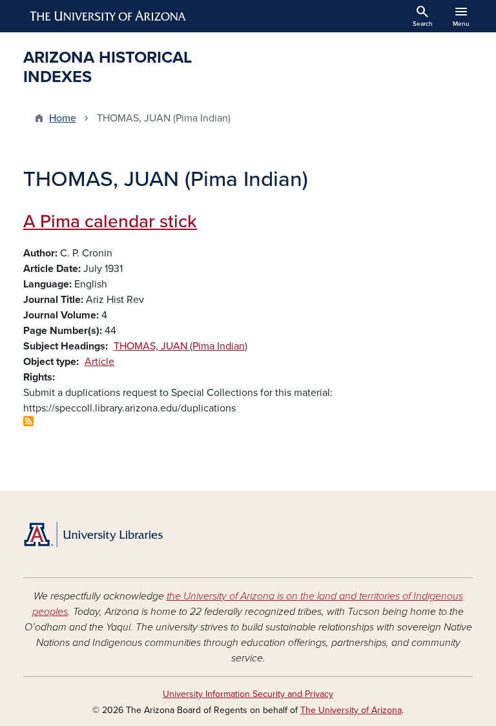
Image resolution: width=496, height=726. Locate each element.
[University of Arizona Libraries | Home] (93, 534)
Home (62, 118)
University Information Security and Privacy (248, 694)
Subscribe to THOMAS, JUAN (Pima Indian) (28, 421)
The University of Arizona (351, 710)
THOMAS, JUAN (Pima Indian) (180, 346)
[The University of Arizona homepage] (109, 16)
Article (99, 361)
